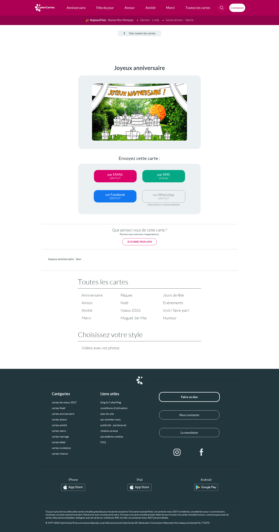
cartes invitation (61, 447)
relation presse (109, 430)
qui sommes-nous (110, 419)
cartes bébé (58, 442)
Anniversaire (92, 295)
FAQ (103, 442)
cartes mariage (60, 436)
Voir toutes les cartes (142, 33)
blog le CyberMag (110, 402)
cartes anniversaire (63, 413)
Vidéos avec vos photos (101, 348)
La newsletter (189, 432)
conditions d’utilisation (114, 408)
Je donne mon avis (139, 241)
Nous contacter (189, 415)
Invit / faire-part (176, 310)
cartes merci (59, 430)
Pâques (126, 295)
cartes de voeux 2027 (64, 402)
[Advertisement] (31, 122)
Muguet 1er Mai (134, 318)
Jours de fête (173, 295)
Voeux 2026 (131, 310)
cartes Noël (58, 408)
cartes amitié (59, 425)
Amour (87, 303)
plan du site (107, 413)
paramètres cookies (111, 436)
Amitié (87, 310)
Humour (170, 318)
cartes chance (60, 453)
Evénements (173, 303)
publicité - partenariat (113, 425)
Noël (124, 303)
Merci (86, 318)
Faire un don (189, 397)
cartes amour (59, 419)
